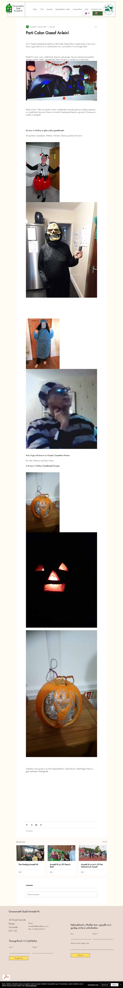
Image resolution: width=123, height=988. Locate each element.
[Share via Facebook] (27, 825)
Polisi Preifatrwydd (31, 986)
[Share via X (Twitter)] (31, 825)
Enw (10, 947)
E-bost (35, 947)
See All (105, 842)
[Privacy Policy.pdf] (6, 975)
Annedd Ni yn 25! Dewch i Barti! (60, 865)
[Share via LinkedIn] (36, 825)
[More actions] (96, 27)
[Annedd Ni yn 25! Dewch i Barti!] (61, 853)
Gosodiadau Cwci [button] (93, 985)
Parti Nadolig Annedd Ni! (28, 864)
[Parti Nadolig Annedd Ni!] (30, 853)
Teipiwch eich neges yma (80, 943)
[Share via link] (41, 825)
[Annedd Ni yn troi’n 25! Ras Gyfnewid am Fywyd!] (93, 853)
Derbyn (114, 985)
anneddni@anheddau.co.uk (38, 926)
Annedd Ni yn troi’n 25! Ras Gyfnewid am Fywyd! (92, 865)
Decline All (105, 985)
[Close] (121, 984)
